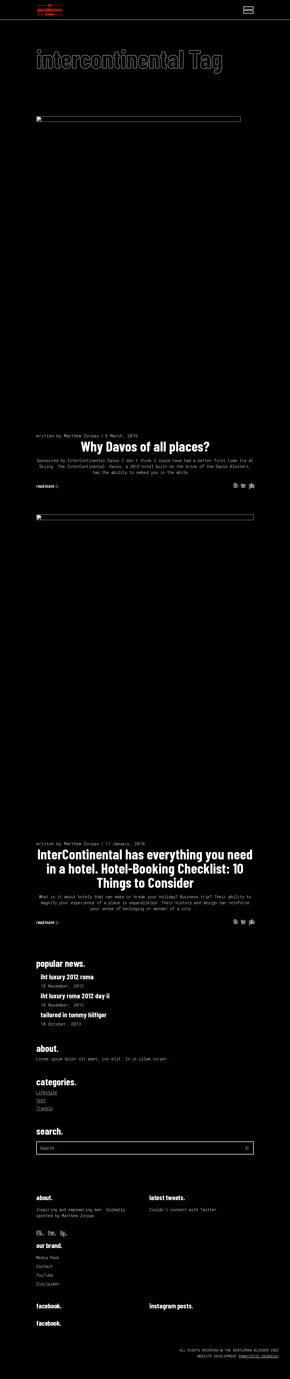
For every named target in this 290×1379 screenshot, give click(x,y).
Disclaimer (48, 1284)
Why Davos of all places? (145, 445)
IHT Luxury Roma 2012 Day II (75, 995)
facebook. (48, 1305)
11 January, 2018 (125, 843)
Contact (44, 1266)
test (41, 1100)
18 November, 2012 (62, 1005)
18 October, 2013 (60, 1024)
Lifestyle (46, 1092)
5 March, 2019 (121, 436)
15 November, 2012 (62, 986)
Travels (44, 1108)
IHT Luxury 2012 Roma (67, 976)
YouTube (44, 1275)
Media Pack (47, 1257)
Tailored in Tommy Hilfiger (73, 1014)
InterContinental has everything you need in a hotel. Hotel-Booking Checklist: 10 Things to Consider (145, 868)
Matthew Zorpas (81, 436)
